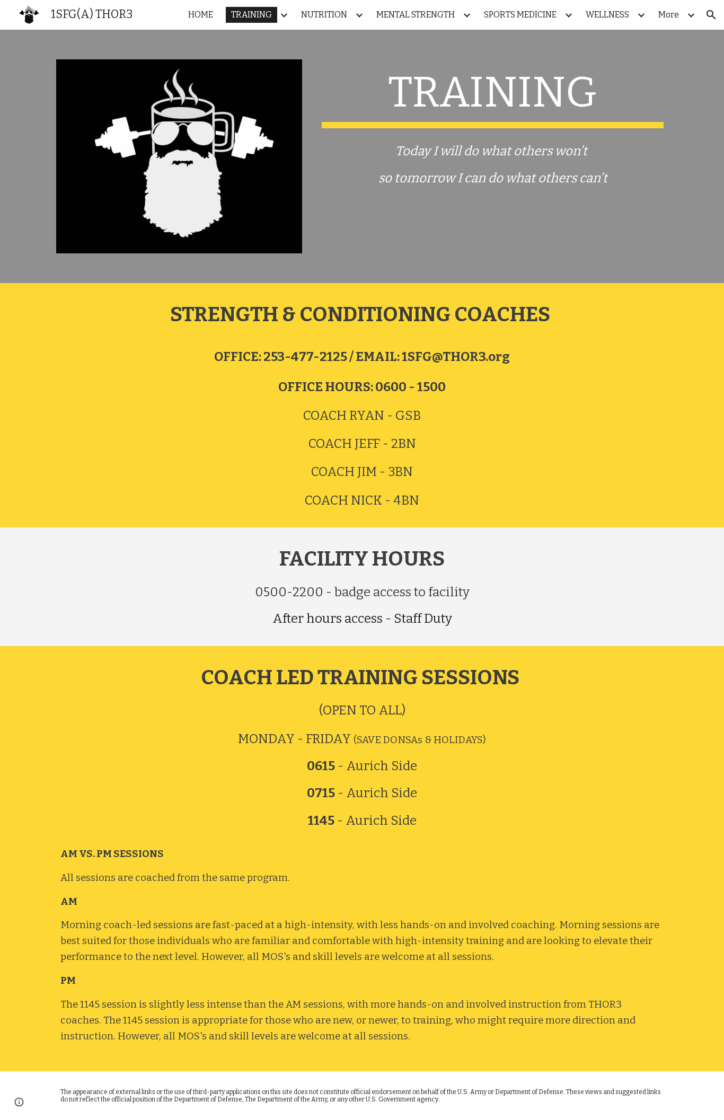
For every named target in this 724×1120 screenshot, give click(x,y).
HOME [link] (200, 15)
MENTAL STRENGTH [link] (415, 15)
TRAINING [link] (251, 15)
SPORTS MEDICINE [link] (520, 15)
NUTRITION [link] (324, 15)
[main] (492, 97)
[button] (711, 15)
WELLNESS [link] (607, 15)
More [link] (668, 15)
